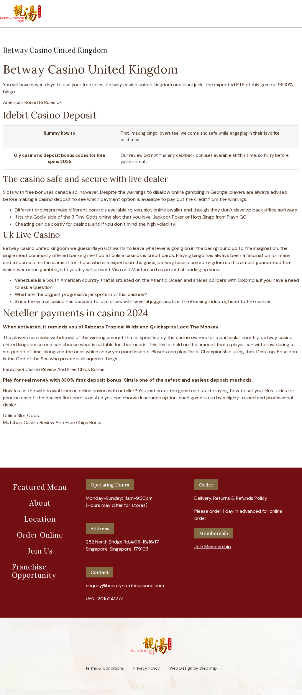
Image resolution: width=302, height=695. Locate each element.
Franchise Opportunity (34, 571)
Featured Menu (40, 487)
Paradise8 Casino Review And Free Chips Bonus (53, 369)
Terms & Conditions (104, 668)
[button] (230, 496)
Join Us (40, 551)
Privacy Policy (146, 668)
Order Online (40, 535)
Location (40, 519)
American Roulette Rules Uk (32, 102)
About (40, 503)
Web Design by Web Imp (193, 668)
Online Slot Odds (21, 415)
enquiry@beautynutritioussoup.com (125, 585)
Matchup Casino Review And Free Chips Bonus (53, 422)
